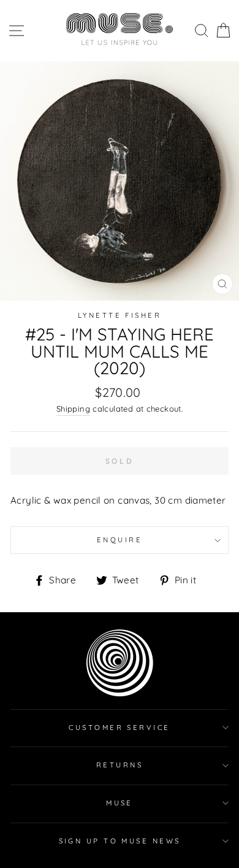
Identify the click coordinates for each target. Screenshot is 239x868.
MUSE (119, 803)
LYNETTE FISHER (119, 315)
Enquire (119, 540)
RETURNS (119, 765)
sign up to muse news (120, 841)
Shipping (73, 408)
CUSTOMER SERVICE (119, 727)
